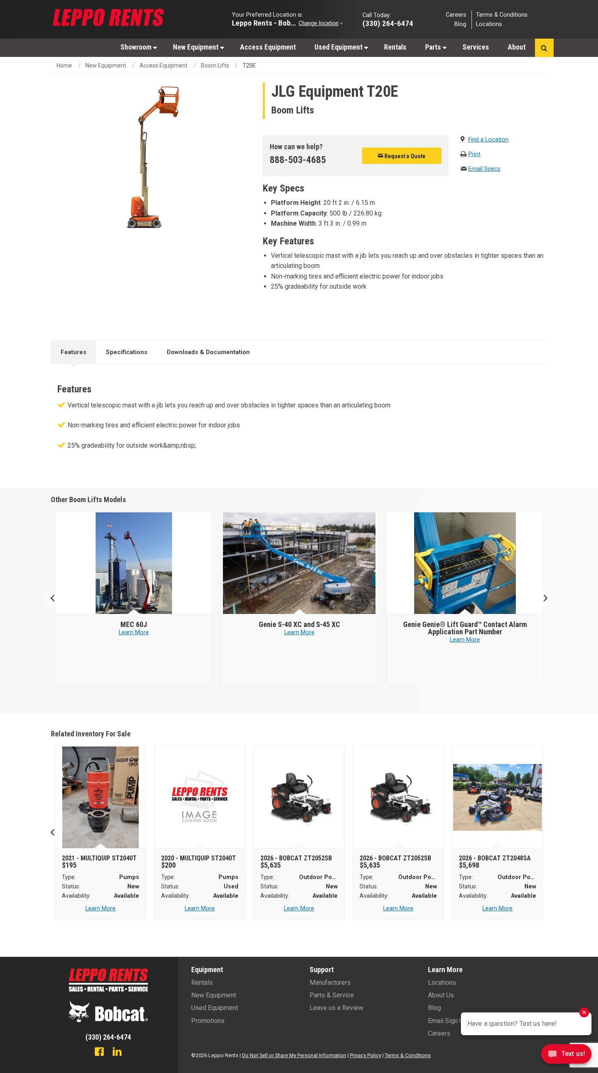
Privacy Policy (365, 1055)
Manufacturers (330, 982)
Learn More (134, 632)
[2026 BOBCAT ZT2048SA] (497, 797)
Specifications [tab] (126, 352)
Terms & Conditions (502, 14)
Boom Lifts (215, 65)
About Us (441, 995)
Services (476, 47)
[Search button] (544, 48)
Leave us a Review (336, 1008)
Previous (56, 598)
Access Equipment (268, 47)
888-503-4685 (298, 159)
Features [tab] (73, 352)
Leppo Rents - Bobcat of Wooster (264, 22)
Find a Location (488, 139)
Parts (434, 47)
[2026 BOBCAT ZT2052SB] (299, 797)
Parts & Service (332, 995)
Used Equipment (339, 47)
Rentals (395, 47)
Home (64, 65)
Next (542, 598)
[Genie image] (299, 563)
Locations (489, 24)
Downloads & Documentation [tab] (208, 352)
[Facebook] (99, 1052)
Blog (460, 24)
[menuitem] (137, 47)
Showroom (136, 47)
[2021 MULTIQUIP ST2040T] (100, 797)
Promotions (208, 1021)
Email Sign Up (447, 1021)
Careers (456, 14)
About (517, 47)
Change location (318, 22)
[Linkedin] (117, 1052)
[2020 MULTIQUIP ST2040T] (199, 797)
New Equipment (196, 47)
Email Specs (484, 168)
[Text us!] (566, 1056)
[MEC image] (134, 563)
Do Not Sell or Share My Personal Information (294, 1055)
